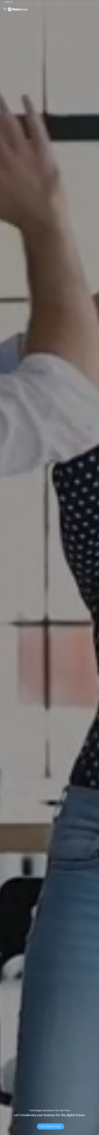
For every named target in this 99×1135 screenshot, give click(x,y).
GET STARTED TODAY (50, 1126)
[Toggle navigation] (5, 9)
